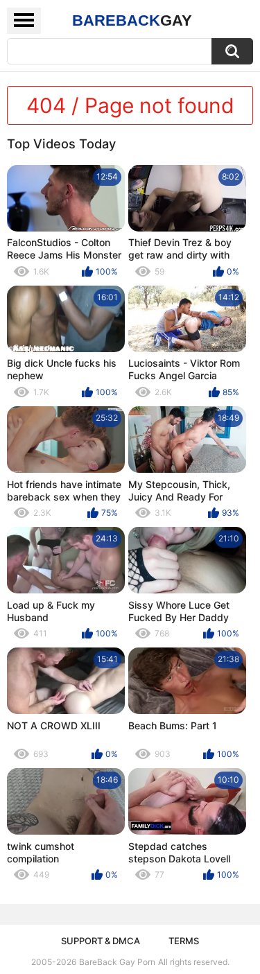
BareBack (132, 20)
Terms (183, 940)
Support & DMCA (100, 940)
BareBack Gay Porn (117, 962)
